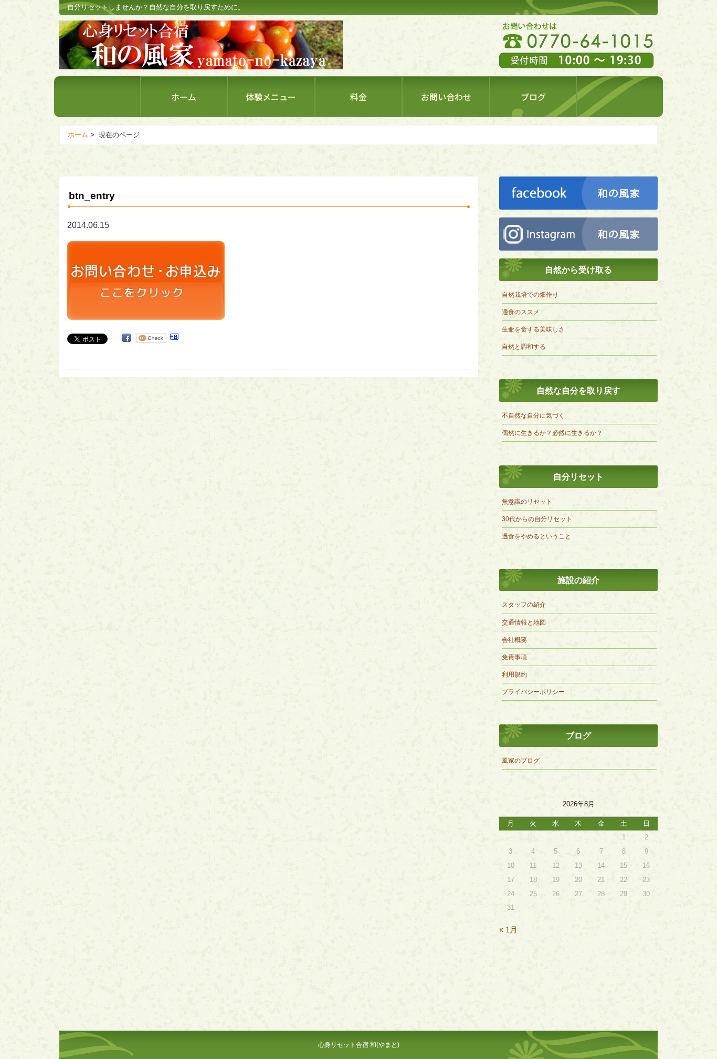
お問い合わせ (446, 96)
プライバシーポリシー (533, 691)
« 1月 (508, 930)
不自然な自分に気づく (533, 415)
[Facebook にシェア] (126, 338)
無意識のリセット (527, 501)
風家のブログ (521, 760)
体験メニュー (271, 96)
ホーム (183, 96)
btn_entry (92, 195)
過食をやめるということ (536, 536)
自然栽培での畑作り (530, 294)
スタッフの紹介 (524, 604)
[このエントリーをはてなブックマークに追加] (174, 338)
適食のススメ (521, 311)
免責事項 (514, 656)
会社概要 (514, 639)
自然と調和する (524, 346)
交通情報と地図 (524, 622)
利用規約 (514, 674)
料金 (358, 96)
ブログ (533, 96)
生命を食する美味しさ (533, 329)
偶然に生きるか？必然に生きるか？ (552, 432)
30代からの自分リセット (537, 518)
